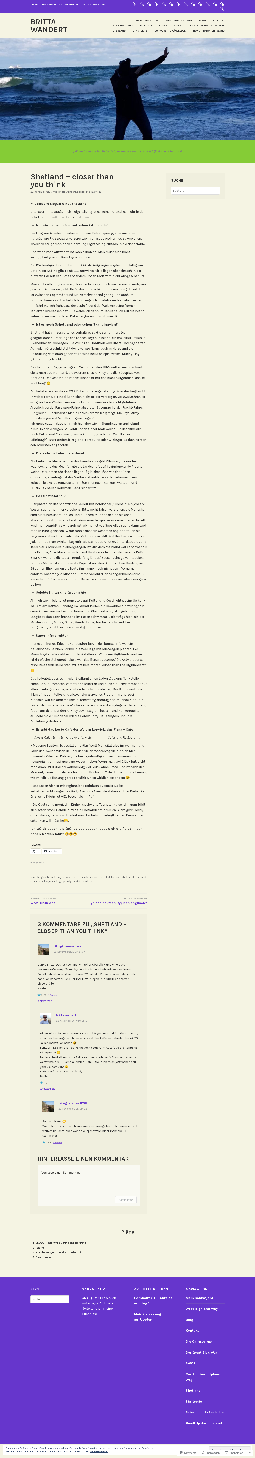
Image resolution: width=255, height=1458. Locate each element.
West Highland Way (179, 20)
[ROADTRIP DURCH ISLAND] (164, 4)
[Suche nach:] (195, 190)
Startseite (140, 30)
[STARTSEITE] (193, 4)
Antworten (45, 1001)
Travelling (55, 881)
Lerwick (67, 877)
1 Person (52, 995)
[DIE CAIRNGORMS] (156, 4)
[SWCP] (200, 4)
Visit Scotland (84, 881)
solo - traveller (39, 881)
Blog (202, 20)
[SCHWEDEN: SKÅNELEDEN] (178, 4)
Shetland (119, 30)
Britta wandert (48, 25)
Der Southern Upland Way (207, 25)
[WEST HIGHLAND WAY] (215, 4)
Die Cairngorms (122, 25)
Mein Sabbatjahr (147, 20)
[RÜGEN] (171, 4)
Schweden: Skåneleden (170, 30)
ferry (59, 877)
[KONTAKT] (222, 4)
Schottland (127, 877)
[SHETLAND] (186, 4)
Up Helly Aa (68, 881)
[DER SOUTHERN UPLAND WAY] (149, 4)
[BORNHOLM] (134, 4)
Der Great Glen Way (153, 25)
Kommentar (126, 1199)
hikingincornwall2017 (68, 946)
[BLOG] (222, 8)
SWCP (177, 25)
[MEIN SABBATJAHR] (208, 4)
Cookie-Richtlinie (99, 1451)
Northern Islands (82, 877)
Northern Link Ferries (106, 877)
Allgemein (95, 191)
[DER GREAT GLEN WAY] (142, 4)
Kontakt (219, 20)
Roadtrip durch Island (209, 30)
